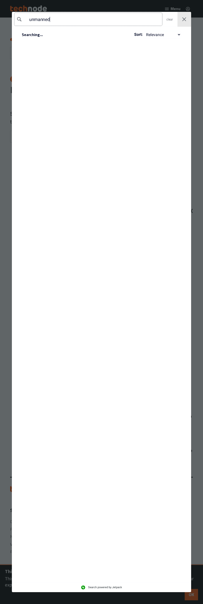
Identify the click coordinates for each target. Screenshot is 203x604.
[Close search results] (184, 19)
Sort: (138, 34)
